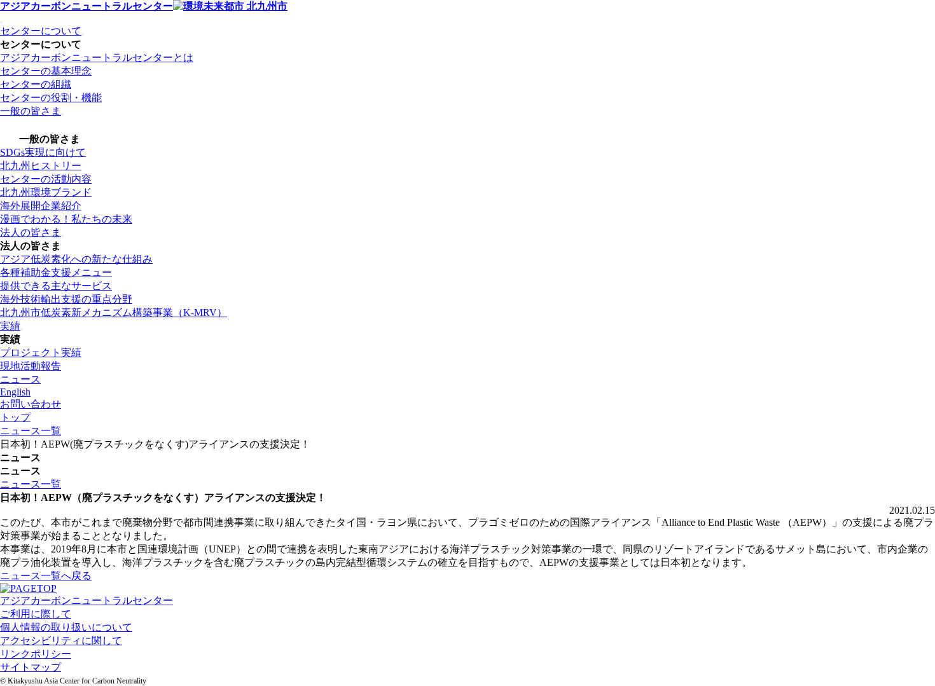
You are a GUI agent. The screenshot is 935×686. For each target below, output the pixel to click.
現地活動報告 (30, 365)
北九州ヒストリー (40, 165)
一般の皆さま (30, 111)
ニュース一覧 (30, 430)
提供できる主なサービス (56, 285)
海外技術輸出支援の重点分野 (66, 299)
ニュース (20, 379)
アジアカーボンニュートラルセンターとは (96, 57)
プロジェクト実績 (40, 352)
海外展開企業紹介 (40, 205)
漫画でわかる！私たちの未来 (66, 219)
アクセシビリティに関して (61, 640)
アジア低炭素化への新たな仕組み (76, 259)
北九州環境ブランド (46, 192)
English (15, 392)
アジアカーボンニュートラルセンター (86, 6)
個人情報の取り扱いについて (66, 627)
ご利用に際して (35, 613)
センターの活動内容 (46, 179)
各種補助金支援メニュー (56, 272)
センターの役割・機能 (51, 97)
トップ (15, 417)
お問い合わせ (30, 404)
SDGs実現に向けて (43, 152)
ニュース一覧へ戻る (46, 575)
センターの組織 (35, 84)
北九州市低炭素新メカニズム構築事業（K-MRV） (113, 312)
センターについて (40, 30)
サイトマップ (30, 667)
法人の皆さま (30, 232)
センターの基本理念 (46, 70)
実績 (10, 325)
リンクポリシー (35, 653)
